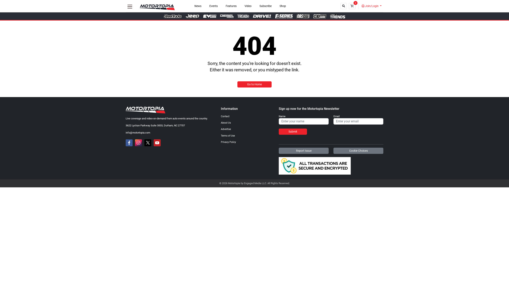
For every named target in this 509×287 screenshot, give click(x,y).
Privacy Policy (228, 142)
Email (336, 116)
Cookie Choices (358, 150)
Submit (292, 131)
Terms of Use (228, 135)
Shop (283, 6)
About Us (226, 122)
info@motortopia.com (138, 132)
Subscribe (265, 6)
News (197, 6)
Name (282, 116)
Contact (225, 116)
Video (248, 6)
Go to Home (254, 84)
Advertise (226, 129)
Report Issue (304, 150)
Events (213, 6)
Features (231, 6)
